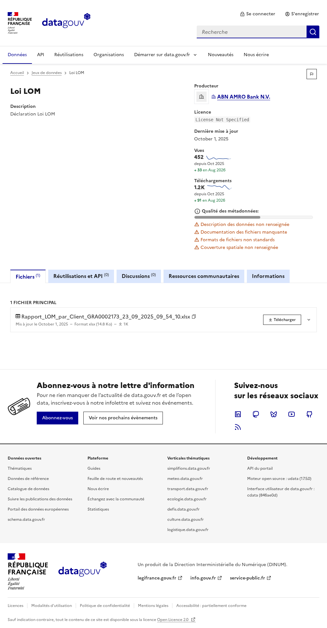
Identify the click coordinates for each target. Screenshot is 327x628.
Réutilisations (68, 54)
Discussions (139, 276)
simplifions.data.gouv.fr (188, 468)
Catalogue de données (28, 489)
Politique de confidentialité (105, 606)
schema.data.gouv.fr (26, 519)
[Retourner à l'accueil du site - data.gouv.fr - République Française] (82, 571)
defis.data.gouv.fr (183, 509)
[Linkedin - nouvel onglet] (238, 414)
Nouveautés (220, 54)
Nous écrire (256, 54)
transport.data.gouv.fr (187, 489)
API (40, 54)
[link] (257, 14)
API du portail (260, 468)
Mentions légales (153, 606)
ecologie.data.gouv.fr (187, 499)
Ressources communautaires (204, 276)
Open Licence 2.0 (173, 620)
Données (17, 54)
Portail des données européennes (38, 509)
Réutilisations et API (81, 276)
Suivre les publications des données (40, 499)
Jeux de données (47, 73)
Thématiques (20, 468)
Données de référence (28, 479)
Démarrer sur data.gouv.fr (162, 54)
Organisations (109, 54)
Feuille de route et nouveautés (115, 479)
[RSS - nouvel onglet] (238, 427)
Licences (15, 606)
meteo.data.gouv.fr (185, 479)
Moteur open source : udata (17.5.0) (279, 479)
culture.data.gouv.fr (185, 519)
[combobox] (258, 32)
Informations (268, 276)
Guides (93, 468)
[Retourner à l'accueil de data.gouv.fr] (66, 22)
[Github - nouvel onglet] (309, 414)
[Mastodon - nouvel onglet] (255, 414)
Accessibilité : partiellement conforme (211, 606)
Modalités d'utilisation (51, 606)
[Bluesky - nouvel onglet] (273, 414)
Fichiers (28, 276)
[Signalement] (312, 74)
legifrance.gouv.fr (157, 578)
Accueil (17, 73)
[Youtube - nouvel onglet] (291, 414)
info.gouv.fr (203, 578)
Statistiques (98, 509)
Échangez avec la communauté (115, 499)
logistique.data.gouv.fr (188, 530)
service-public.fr (247, 578)
